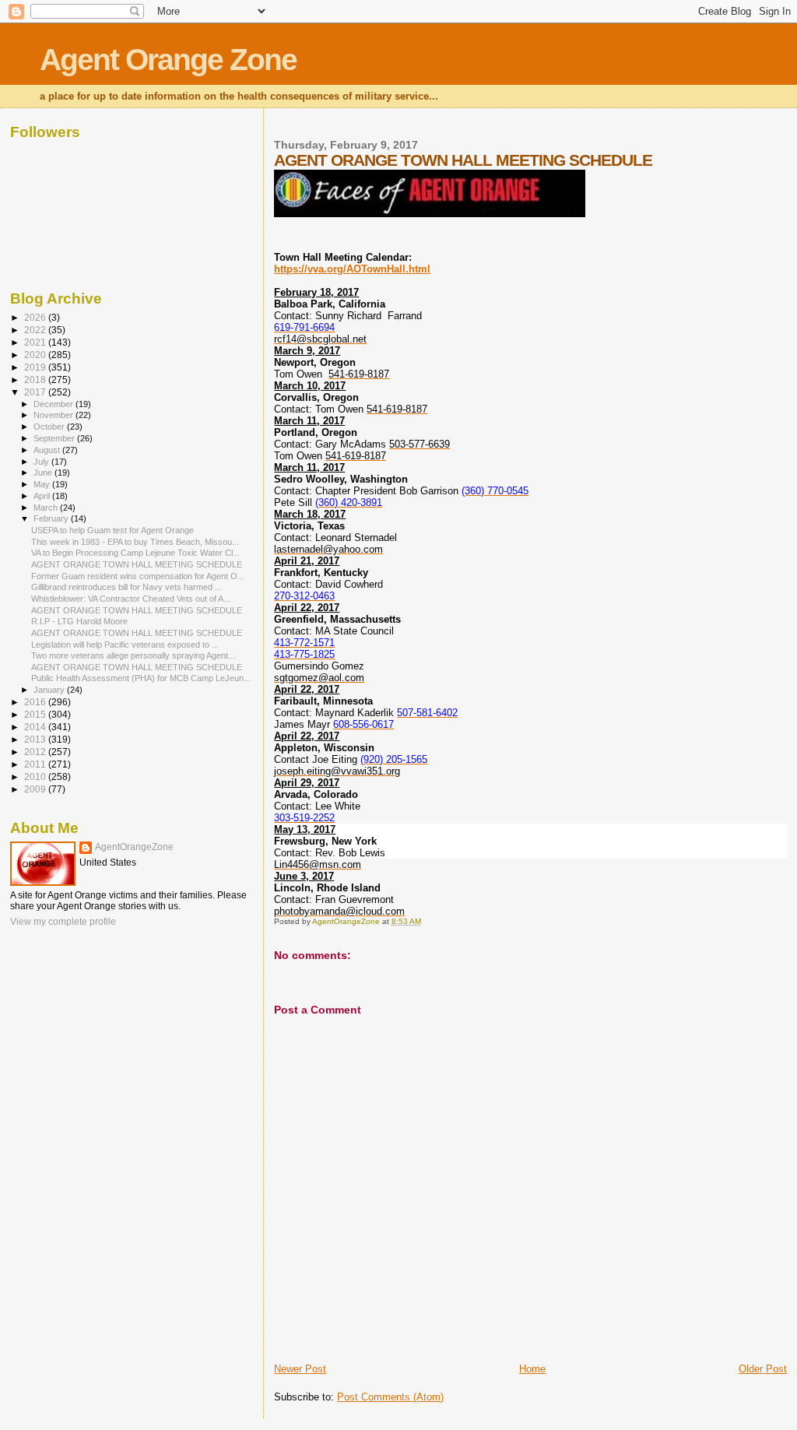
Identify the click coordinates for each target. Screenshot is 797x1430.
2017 (36, 392)
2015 (36, 714)
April (42, 496)
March (46, 507)
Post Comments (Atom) (390, 1397)
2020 (36, 355)
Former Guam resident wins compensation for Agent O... (137, 576)
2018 (36, 379)
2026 (36, 317)
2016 (36, 702)
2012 (36, 752)
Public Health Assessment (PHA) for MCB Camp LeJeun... (141, 678)
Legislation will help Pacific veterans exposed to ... (125, 644)
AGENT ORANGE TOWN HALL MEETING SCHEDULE (136, 564)
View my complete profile (63, 921)
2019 (36, 367)
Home (532, 1369)
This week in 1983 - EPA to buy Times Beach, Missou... (135, 541)
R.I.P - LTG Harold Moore (79, 621)
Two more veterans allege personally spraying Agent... (133, 655)
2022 (36, 330)
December (54, 404)
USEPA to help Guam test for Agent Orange (112, 530)
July (42, 461)
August (47, 450)
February (52, 518)
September (55, 438)
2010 (36, 776)
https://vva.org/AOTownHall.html (352, 269)
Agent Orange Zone (168, 59)
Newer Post (300, 1369)
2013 (36, 739)
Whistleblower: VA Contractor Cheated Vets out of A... (130, 598)
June (43, 472)
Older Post (763, 1369)
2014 (36, 727)
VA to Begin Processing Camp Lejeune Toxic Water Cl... (135, 552)
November (54, 415)
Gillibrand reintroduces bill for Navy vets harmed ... (126, 587)
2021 (36, 342)
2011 (36, 764)
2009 (36, 789)
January (50, 689)
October (50, 426)
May (42, 484)
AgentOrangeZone (134, 846)
